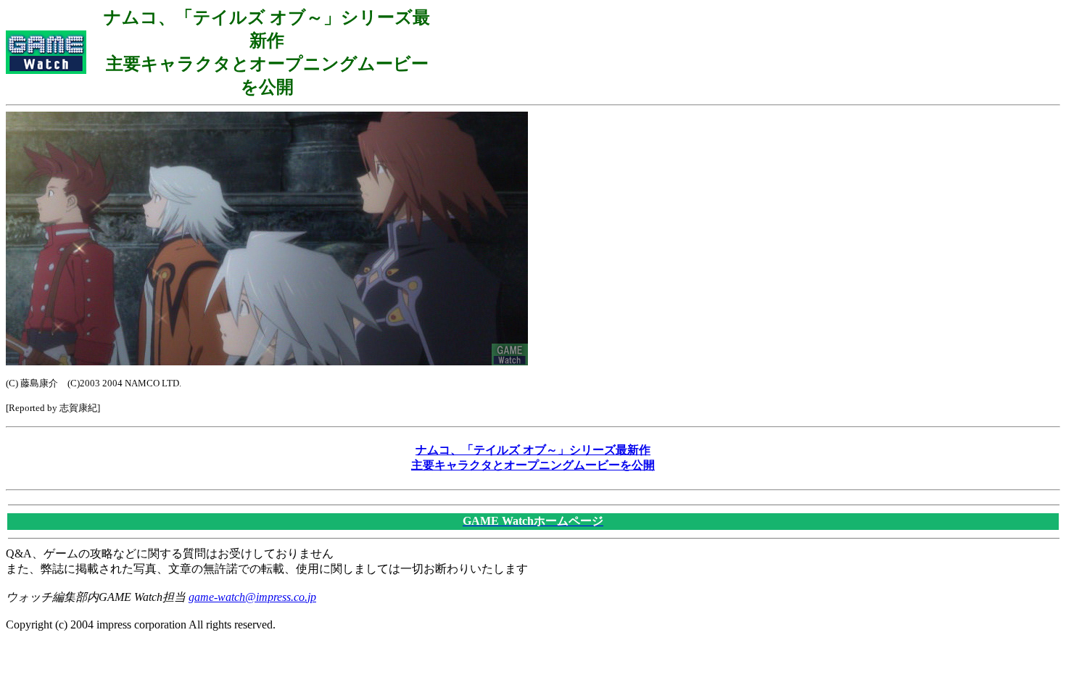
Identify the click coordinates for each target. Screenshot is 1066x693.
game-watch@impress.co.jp (252, 597)
